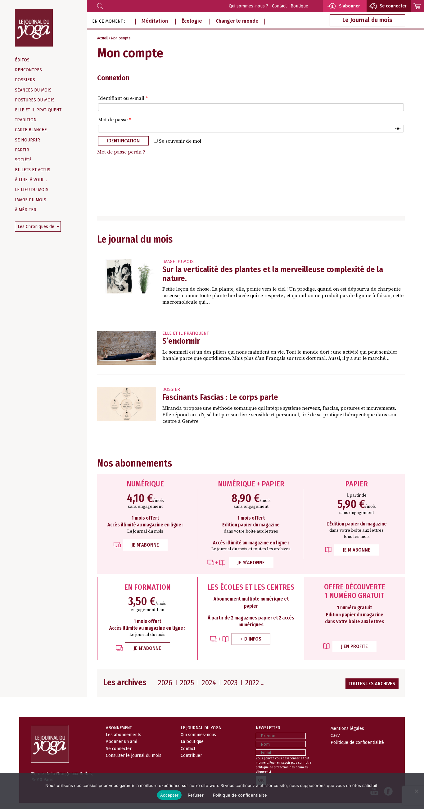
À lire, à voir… (31, 179)
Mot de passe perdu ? (121, 152)
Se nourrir (27, 140)
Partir (22, 150)
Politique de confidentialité (357, 742)
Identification (123, 141)
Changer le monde (237, 21)
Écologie (192, 21)
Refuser (196, 795)
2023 (230, 682)
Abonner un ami (121, 741)
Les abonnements (123, 734)
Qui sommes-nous (198, 734)
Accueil (102, 38)
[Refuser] (416, 791)
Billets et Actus (32, 169)
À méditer (25, 209)
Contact (279, 6)
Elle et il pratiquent (38, 110)
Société (23, 160)
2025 (187, 682)
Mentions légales (347, 728)
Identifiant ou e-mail (123, 98)
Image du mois (30, 200)
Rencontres (28, 70)
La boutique (192, 741)
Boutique (299, 6)
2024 (209, 682)
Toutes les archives (372, 683)
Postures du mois (35, 100)
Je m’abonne (145, 545)
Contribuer (191, 755)
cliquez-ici (263, 772)
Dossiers (25, 80)
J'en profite (354, 646)
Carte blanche (31, 129)
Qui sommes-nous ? (248, 6)
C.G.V (335, 735)
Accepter (169, 795)
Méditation (155, 21)
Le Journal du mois (367, 20)
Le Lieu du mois (31, 189)
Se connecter (119, 748)
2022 (252, 682)
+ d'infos (251, 639)
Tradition (26, 120)
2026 (165, 682)
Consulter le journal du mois (133, 755)
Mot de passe (114, 120)
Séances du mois (33, 90)
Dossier (171, 389)
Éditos (22, 60)
